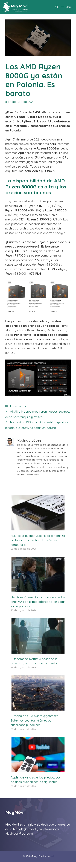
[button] (57, 7)
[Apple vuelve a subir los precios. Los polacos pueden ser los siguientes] (38, 770)
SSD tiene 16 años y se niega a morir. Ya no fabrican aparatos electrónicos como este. (38, 540)
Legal (50, 856)
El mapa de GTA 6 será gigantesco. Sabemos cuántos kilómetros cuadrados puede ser (35, 720)
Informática (18, 406)
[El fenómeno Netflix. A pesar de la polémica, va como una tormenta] (38, 651)
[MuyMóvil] (16, 7)
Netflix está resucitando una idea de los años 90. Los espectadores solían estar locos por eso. (38, 601)
